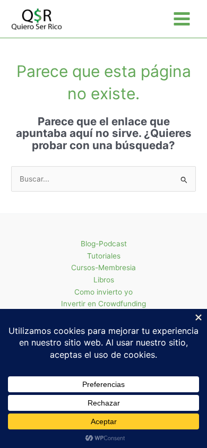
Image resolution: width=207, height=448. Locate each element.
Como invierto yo (103, 292)
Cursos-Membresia (103, 267)
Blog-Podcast (104, 243)
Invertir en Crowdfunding (103, 303)
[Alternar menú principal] (182, 19)
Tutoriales (103, 256)
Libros (103, 279)
